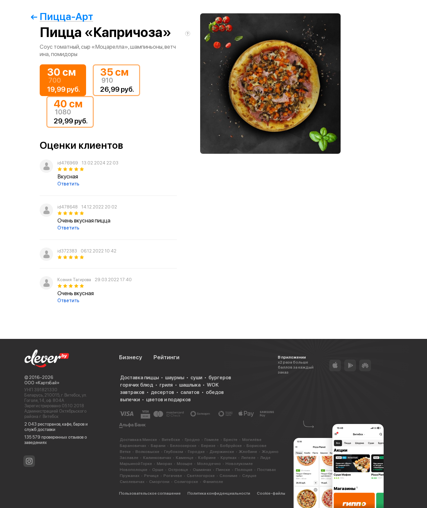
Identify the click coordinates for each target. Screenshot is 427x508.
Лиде (265, 457)
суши (196, 378)
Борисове (257, 445)
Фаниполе (213, 481)
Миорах (164, 463)
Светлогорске (201, 475)
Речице (151, 475)
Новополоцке (133, 469)
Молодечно (209, 463)
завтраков (132, 392)
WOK (213, 385)
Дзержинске (221, 451)
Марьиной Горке (136, 463)
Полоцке (244, 469)
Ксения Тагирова (74, 279)
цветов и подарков (168, 400)
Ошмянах (202, 469)
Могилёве (252, 439)
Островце (178, 469)
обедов (215, 392)
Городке (196, 451)
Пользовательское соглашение (150, 493)
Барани (158, 445)
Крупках (229, 457)
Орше (157, 469)
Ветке (125, 451)
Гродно (192, 439)
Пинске (223, 469)
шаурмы (174, 378)
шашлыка (189, 385)
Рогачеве (172, 475)
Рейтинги (166, 357)
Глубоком (173, 451)
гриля (166, 385)
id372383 (67, 250)
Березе (208, 445)
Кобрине (207, 457)
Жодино (270, 451)
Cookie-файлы (271, 493)
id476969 (67, 162)
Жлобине (248, 451)
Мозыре (184, 463)
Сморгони (159, 481)
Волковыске (147, 451)
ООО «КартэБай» (41, 382)
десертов (162, 392)
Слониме (229, 475)
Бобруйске (231, 445)
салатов (189, 392)
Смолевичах (132, 481)
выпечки (130, 400)
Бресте (231, 439)
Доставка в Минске (138, 439)
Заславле (129, 457)
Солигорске (186, 481)
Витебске (171, 439)
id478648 (67, 206)
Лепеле (248, 457)
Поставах (266, 469)
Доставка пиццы (139, 378)
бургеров (219, 378)
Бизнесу (130, 357)
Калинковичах (157, 457)
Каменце (184, 457)
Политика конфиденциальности (218, 493)
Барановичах (133, 445)
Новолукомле (239, 463)
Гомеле (211, 439)
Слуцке (249, 475)
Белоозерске (183, 445)
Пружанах (129, 475)
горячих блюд (136, 385)
